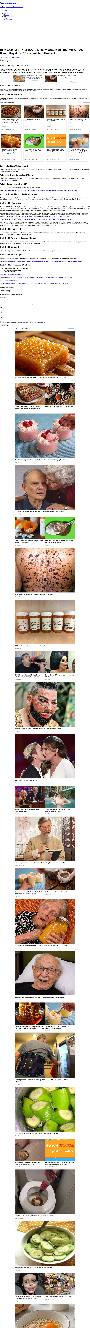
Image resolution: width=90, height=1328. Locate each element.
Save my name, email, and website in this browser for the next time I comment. (23, 322)
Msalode (13, 57)
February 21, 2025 (5, 57)
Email (1, 312)
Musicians (6, 15)
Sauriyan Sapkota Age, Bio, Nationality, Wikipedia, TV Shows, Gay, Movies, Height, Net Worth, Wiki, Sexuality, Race (41, 190)
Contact (6, 18)
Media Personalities (9, 16)
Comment (2, 297)
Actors (5, 12)
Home (5, 10)
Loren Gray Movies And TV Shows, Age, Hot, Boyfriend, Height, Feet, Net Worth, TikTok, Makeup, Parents (38, 219)
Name (1, 307)
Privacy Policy (8, 19)
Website (2, 317)
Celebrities (6, 13)
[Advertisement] (45, 34)
